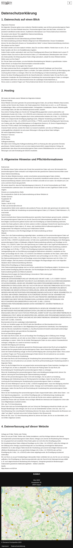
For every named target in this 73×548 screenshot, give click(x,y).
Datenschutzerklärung (18, 546)
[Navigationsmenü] (69, 2)
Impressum (5, 546)
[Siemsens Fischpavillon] (6, 3)
